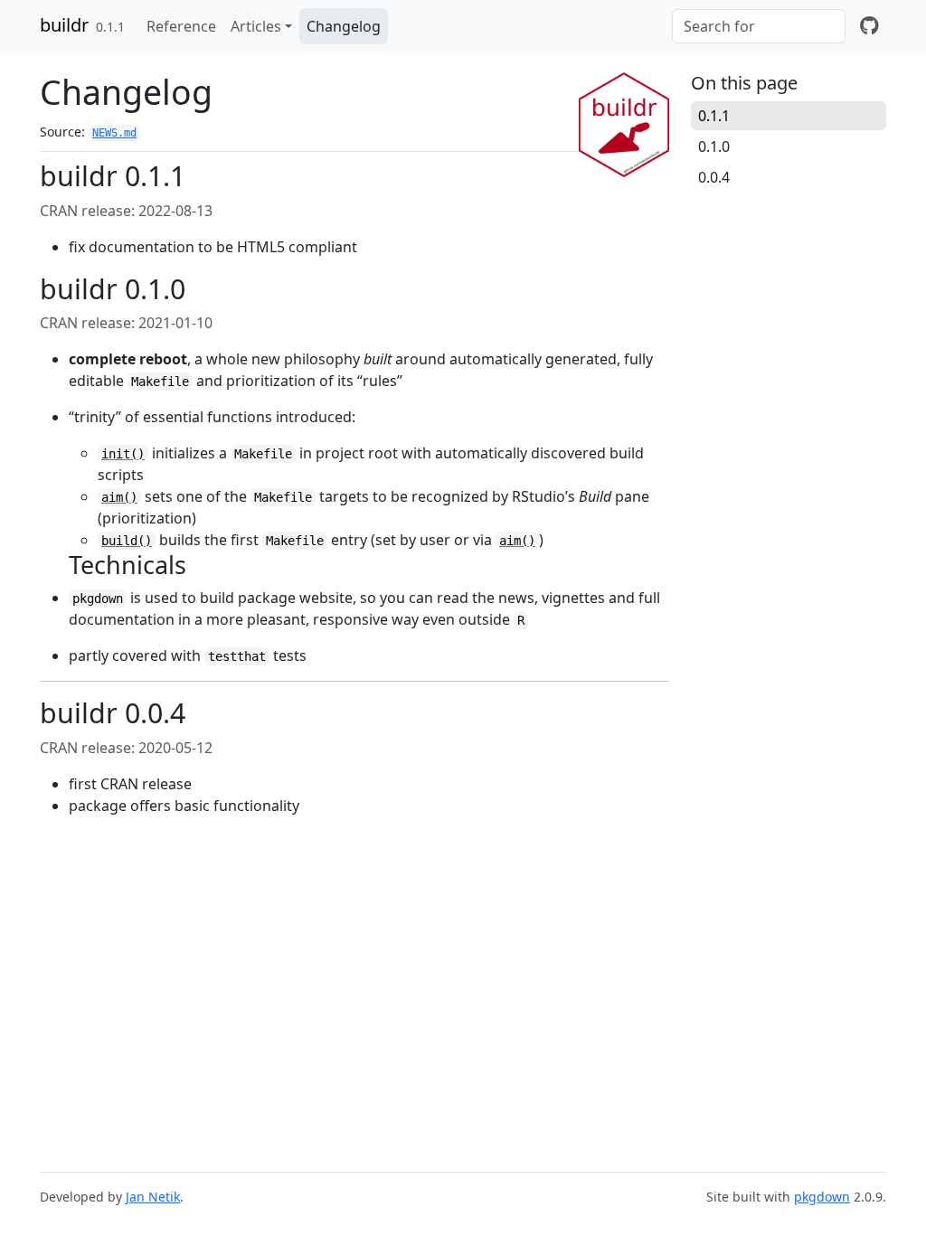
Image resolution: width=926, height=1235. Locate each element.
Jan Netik (153, 1196)
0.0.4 (714, 177)
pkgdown (822, 1196)
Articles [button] (256, 26)
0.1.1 (714, 116)
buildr (64, 25)
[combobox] (759, 26)
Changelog (344, 26)
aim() (119, 497)
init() (123, 454)
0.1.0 (714, 146)
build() (126, 540)
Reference (181, 26)
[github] (869, 26)
